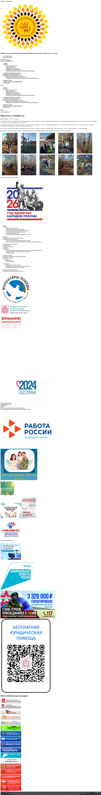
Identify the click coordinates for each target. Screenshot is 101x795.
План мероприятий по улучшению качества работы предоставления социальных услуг (24, 250)
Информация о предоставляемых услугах (13, 75)
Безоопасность (6, 263)
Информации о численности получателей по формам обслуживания (22, 78)
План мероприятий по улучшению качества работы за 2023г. (18, 251)
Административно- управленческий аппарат (15, 229)
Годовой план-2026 (10, 252)
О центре (5, 64)
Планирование (6, 249)
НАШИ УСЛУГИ (7, 80)
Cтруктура (5, 226)
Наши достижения (10, 67)
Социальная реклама (7, 255)
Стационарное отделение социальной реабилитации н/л (17, 230)
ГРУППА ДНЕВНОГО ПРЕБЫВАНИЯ (12, 81)
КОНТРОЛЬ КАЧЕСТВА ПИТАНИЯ (12, 73)
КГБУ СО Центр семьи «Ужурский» (14, 696)
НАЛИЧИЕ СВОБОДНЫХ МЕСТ (11, 74)
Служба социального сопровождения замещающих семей (18, 234)
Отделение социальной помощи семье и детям (15, 231)
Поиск (2, 110)
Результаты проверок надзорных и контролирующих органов (20, 70)
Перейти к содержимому (6, 1)
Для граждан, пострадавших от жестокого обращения (14, 256)
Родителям (5, 247)
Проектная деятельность (8, 246)
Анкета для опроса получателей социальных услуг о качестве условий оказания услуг (24, 241)
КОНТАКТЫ (6, 82)
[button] (50, 85)
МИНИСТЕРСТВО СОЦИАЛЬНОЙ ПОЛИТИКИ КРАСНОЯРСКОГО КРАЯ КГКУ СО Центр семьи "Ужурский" (29, 53)
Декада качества (6, 245)
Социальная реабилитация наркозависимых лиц (13, 271)
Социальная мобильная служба (12, 233)
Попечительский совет (11, 65)
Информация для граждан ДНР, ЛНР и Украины (13, 238)
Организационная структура (12, 228)
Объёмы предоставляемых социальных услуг (16, 76)
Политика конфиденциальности (7, 540)
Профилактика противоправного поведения (15, 267)
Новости (5, 225)
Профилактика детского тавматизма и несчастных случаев (18, 266)
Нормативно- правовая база (12, 68)
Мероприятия (9, 260)
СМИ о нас (5, 236)
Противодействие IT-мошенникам (10, 269)
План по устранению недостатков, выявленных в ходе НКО (18, 240)
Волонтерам (5, 258)
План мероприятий (10, 261)
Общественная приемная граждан (10, 244)
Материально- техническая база (13, 69)
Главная (5, 63)
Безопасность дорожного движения (13, 264)
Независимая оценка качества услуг (10, 239)
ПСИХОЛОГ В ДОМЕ (7, 257)
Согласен (97, 792)
